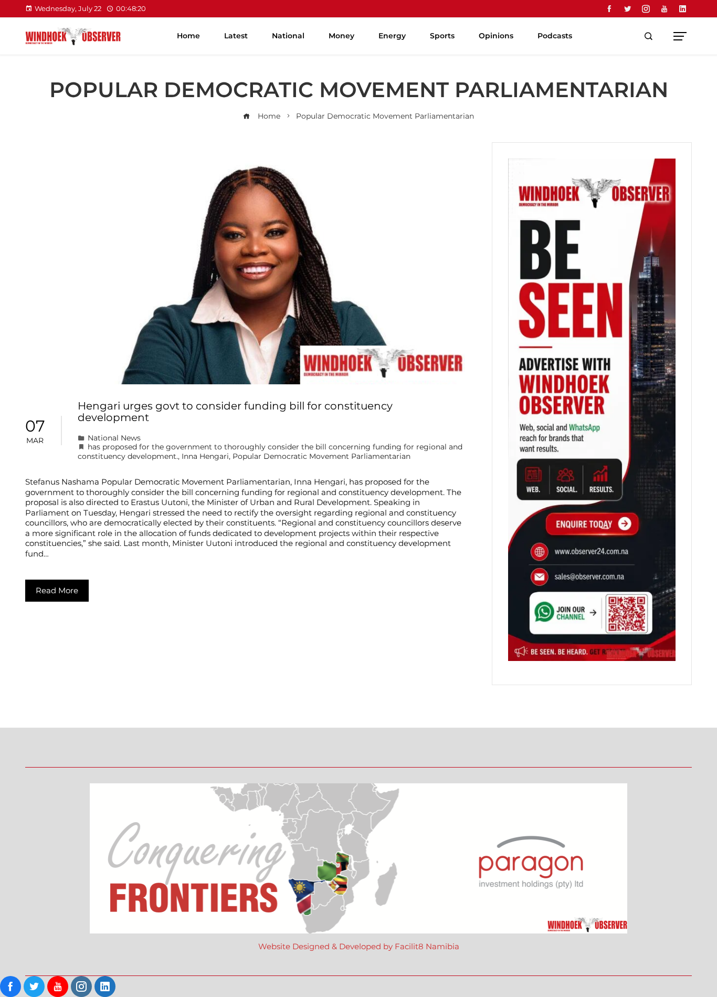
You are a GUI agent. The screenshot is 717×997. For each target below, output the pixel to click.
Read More (57, 590)
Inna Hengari (205, 456)
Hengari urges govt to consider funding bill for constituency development (235, 412)
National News (114, 438)
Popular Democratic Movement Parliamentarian (321, 456)
